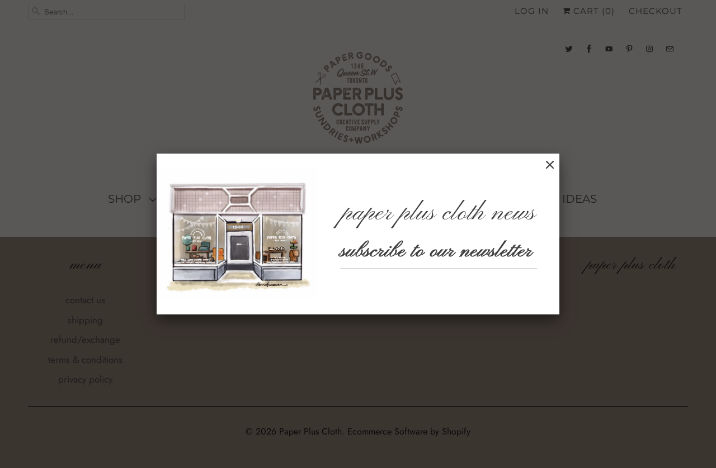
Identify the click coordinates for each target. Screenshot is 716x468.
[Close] (550, 165)
